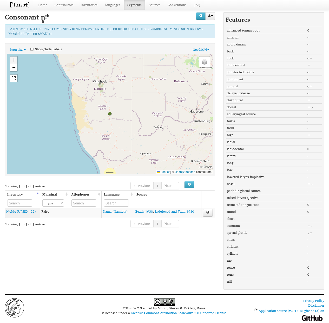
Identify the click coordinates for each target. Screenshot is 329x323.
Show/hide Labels (48, 48)
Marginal (49, 194)
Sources (154, 4)
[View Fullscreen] (13, 78)
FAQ (197, 4)
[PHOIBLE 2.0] (20, 4)
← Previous (142, 185)
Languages (112, 4)
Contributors (63, 4)
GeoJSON (200, 49)
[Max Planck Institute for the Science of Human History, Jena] (14, 307)
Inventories (89, 4)
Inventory (15, 194)
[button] (109, 113)
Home (42, 4)
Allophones (80, 194)
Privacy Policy (313, 300)
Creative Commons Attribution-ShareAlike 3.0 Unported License (178, 313)
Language (111, 194)
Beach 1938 (144, 211)
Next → (170, 185)
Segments (134, 4)
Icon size (16, 49)
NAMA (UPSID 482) (21, 211)
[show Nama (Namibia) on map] (208, 213)
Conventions (177, 4)
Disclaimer (316, 305)
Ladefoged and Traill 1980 (174, 211)
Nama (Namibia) (115, 211)
